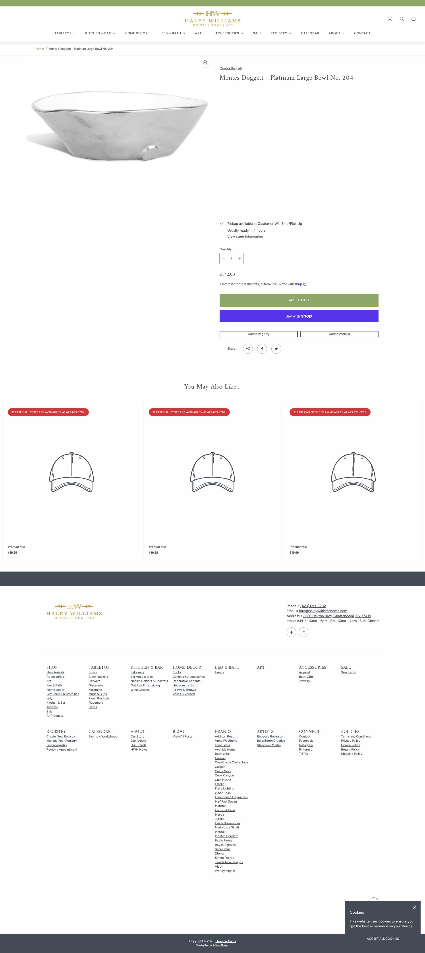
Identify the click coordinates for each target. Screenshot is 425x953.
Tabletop (52, 707)
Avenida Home (225, 749)
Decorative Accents (187, 681)
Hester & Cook (225, 810)
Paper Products (99, 698)
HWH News (139, 749)
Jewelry (304, 681)
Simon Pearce (224, 858)
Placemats (96, 703)
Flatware (94, 681)
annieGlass (222, 745)
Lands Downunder (227, 823)
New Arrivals (55, 672)
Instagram (306, 745)
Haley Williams (226, 941)
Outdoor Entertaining (145, 685)
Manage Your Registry (61, 741)
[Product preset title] (71, 472)
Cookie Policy (350, 745)
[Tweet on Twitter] (276, 349)
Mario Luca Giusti (227, 827)
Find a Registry (56, 745)
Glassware (96, 685)
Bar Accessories (142, 677)
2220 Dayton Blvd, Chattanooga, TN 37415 (337, 616)
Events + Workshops (103, 736)
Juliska (219, 819)
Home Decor (55, 690)
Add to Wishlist (339, 334)
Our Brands (138, 745)
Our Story (137, 736)
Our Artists (138, 741)
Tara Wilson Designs (229, 862)
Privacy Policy (350, 741)
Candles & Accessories (189, 677)
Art (48, 681)
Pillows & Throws (184, 690)
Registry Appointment (61, 749)
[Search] (402, 19)
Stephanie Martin (269, 745)
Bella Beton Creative (271, 741)
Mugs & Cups (98, 694)
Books (177, 672)
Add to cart (299, 300)
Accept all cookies (383, 939)
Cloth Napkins (98, 677)
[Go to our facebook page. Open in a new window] (291, 632)
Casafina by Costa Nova (231, 762)
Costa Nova (223, 771)
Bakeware (137, 672)
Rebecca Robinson (270, 736)
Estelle (219, 784)
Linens (219, 672)
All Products (54, 716)
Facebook (306, 741)
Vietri (218, 866)
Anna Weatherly (226, 741)
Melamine (95, 690)
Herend (220, 806)
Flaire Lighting (224, 788)
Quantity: (226, 249)
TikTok (303, 754)
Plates (93, 707)
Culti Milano (223, 780)
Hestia (219, 814)
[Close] (414, 907)
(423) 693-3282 (313, 606)
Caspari (220, 767)
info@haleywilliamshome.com (323, 611)
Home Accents (183, 685)
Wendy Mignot (225, 871)
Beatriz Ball (222, 754)
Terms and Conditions (356, 736)
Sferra (219, 853)
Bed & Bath (54, 685)
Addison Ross (224, 736)
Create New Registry (61, 736)
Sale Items (348, 672)
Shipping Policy (351, 754)
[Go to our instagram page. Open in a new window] (303, 632)
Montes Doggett (226, 836)
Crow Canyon (224, 775)
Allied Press (221, 945)
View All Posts (182, 736)
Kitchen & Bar (55, 703)
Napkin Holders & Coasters (149, 681)
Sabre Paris (222, 849)
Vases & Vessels (184, 694)
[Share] (248, 349)
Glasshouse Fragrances (231, 797)
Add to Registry (259, 334)
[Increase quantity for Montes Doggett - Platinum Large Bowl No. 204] (239, 258)
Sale (49, 711)
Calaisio (220, 758)
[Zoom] (205, 63)
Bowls (93, 672)
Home (39, 49)
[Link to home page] (74, 612)
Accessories (55, 677)
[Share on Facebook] (262, 349)
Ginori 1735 (223, 793)
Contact (304, 736)
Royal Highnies (225, 845)
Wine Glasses (140, 690)
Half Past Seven (226, 801)
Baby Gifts (306, 677)
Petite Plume (223, 840)
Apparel (304, 672)
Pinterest (305, 749)
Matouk (220, 832)
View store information (245, 237)
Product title (16, 547)
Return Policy (350, 749)
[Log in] (390, 19)
